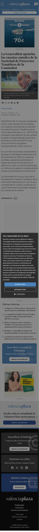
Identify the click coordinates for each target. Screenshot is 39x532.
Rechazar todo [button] (20, 289)
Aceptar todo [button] (20, 284)
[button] (19, 294)
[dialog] (19, 265)
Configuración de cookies (19, 277)
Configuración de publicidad (26, 272)
